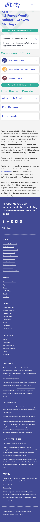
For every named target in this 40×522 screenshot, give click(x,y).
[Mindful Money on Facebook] (4, 221)
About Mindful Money (9, 282)
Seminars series (7, 316)
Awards (5, 322)
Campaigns (6, 342)
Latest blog (6, 325)
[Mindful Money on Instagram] (16, 221)
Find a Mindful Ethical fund (11, 271)
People (5, 288)
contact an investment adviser (26, 388)
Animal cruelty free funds (10, 256)
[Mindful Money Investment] (13, 5)
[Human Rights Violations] (4, 69)
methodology (6, 171)
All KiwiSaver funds (8, 247)
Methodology (7, 291)
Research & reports (8, 310)
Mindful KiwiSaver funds (10, 244)
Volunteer (6, 297)
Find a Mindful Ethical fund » (20, 31)
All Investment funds (9, 253)
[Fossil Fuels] (4, 60)
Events (5, 339)
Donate (5, 294)
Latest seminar (7, 328)
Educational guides (8, 307)
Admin (21, 514)
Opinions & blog (7, 313)
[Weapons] (4, 78)
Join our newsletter (8, 345)
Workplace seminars (9, 348)
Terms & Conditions (8, 485)
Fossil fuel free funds (9, 262)
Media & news (7, 319)
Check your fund (8, 268)
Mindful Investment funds (10, 250)
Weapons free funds (9, 259)
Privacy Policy (7, 488)
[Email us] (21, 221)
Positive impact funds (9, 265)
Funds (5, 12)
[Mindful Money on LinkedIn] (12, 221)
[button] (32, 5)
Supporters (6, 285)
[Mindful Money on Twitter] (8, 221)
